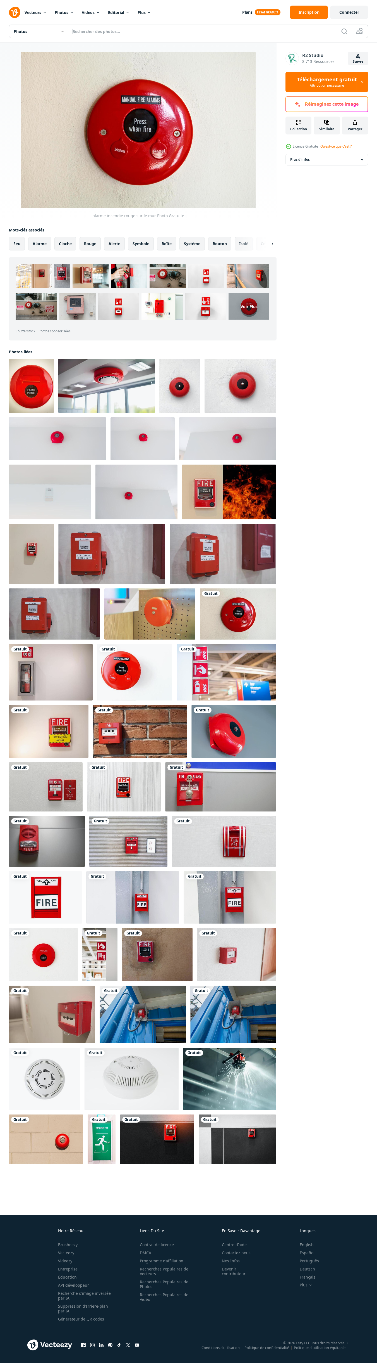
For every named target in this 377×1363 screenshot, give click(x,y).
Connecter (349, 12)
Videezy (65, 1260)
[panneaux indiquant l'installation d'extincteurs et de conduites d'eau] (99, 954)
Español (307, 1252)
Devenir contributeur (234, 1271)
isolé (243, 243)
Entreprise (68, 1269)
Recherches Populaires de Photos (164, 1284)
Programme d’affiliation (161, 1260)
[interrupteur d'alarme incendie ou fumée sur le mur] (229, 492)
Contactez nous (236, 1252)
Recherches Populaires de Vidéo (164, 1297)
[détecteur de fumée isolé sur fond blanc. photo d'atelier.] (44, 1079)
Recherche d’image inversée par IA (84, 1296)
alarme (40, 243)
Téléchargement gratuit (327, 82)
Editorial (116, 12)
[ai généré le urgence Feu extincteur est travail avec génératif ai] (229, 1079)
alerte (114, 243)
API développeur (73, 1285)
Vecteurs (33, 12)
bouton (220, 243)
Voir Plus (249, 306)
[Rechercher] (344, 31)
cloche (65, 243)
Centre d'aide (234, 1244)
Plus (142, 12)
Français (307, 1277)
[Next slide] (268, 243)
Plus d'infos (300, 159)
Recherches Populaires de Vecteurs (164, 1271)
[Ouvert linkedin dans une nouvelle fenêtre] (101, 1345)
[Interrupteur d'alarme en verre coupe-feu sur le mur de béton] (157, 954)
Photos (61, 12)
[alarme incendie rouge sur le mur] (238, 614)
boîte (167, 243)
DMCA (145, 1252)
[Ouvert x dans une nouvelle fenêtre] (128, 1345)
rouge (90, 243)
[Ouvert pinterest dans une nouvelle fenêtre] (110, 1345)
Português (309, 1260)
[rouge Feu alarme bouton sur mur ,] (236, 954)
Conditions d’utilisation (220, 1347)
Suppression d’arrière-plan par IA (83, 1308)
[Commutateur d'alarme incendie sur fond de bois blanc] (124, 786)
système (192, 243)
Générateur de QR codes (81, 1319)
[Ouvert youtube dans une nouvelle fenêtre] (137, 1345)
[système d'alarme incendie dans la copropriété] (233, 731)
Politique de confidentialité (266, 1347)
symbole (141, 243)
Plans (247, 12)
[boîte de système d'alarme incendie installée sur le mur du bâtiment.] (31, 554)
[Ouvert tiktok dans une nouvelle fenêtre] (119, 1345)
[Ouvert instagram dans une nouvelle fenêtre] (92, 1345)
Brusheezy (68, 1244)
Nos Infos (231, 1260)
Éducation (67, 1277)
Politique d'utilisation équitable (319, 1347)
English (307, 1244)
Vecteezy (66, 1252)
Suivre (358, 61)
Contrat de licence (157, 1244)
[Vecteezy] (14, 12)
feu (16, 243)
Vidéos (88, 12)
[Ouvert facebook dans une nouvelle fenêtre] (83, 1345)
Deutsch (307, 1269)
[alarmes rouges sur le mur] (46, 1139)
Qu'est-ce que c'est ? (336, 146)
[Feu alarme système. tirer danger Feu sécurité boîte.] (46, 786)
